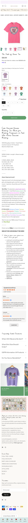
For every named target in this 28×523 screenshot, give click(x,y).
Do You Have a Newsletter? (11, 358)
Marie (4, 296)
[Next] (25, 2)
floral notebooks (11, 432)
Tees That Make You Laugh (14, 215)
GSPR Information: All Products (13, 352)
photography (8, 439)
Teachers (8, 276)
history (15, 441)
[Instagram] (5, 447)
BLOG (3, 473)
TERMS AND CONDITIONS (9, 464)
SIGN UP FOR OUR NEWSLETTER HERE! (13, 231)
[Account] (22, 6)
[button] (14, 123)
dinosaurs (22, 441)
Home (2, 15)
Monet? (7, 2)
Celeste (5, 312)
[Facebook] (2, 447)
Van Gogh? (11, 2)
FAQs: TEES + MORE (7, 456)
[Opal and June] (14, 6)
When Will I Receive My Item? (12, 339)
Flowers (16, 211)
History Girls (9, 15)
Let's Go (21, 2)
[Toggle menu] (2, 6)
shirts (7, 430)
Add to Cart (14, 118)
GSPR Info (9, 278)
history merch (19, 191)
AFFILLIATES (5, 469)
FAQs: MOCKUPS (7, 459)
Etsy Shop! (7, 222)
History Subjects (19, 15)
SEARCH (4, 471)
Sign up (6, 494)
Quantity (4, 109)
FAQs (11, 228)
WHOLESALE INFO (7, 466)
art (18, 441)
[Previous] (3, 2)
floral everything (8, 442)
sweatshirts (13, 430)
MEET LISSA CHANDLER (9, 461)
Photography (10, 211)
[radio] (5, 77)
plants (11, 441)
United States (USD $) (9, 516)
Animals (18, 273)
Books (12, 275)
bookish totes (20, 432)
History (17, 275)
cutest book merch (20, 189)
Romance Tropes (14, 209)
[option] (14, 33)
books (7, 441)
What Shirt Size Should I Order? (10, 345)
